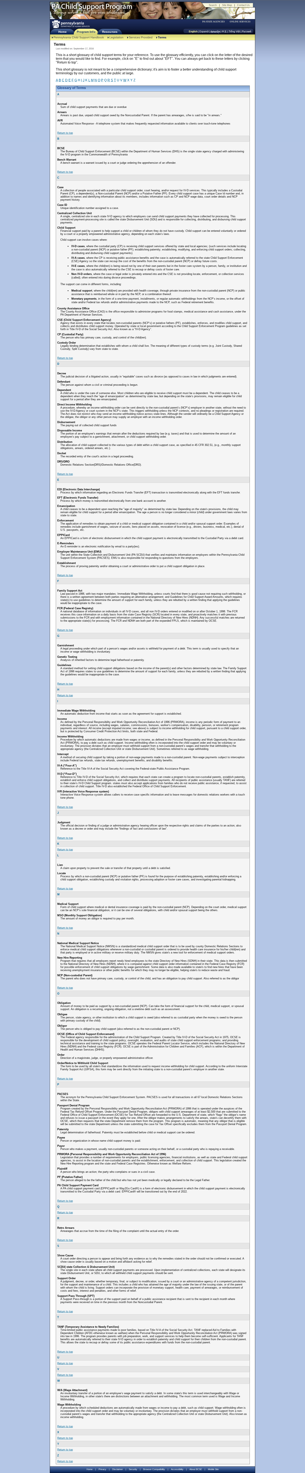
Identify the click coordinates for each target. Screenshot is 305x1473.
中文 (224, 31)
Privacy (102, 1469)
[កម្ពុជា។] (215, 31)
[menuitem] (215, 22)
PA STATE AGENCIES (213, 22)
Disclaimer (117, 1469)
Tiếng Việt (234, 31)
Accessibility (177, 1469)
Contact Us (243, 5)
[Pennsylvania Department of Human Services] (70, 24)
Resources (109, 31)
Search (213, 5)
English (193, 31)
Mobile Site (213, 1469)
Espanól (204, 31)
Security (133, 1469)
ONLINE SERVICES (240, 22)
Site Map (227, 5)
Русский (246, 31)
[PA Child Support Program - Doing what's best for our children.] (91, 9)
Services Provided (140, 37)
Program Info (86, 31)
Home (62, 31)
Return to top (65, 132)
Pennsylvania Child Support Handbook (79, 37)
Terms (162, 37)
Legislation (116, 37)
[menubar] (215, 22)
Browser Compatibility (154, 1469)
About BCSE (195, 1469)
